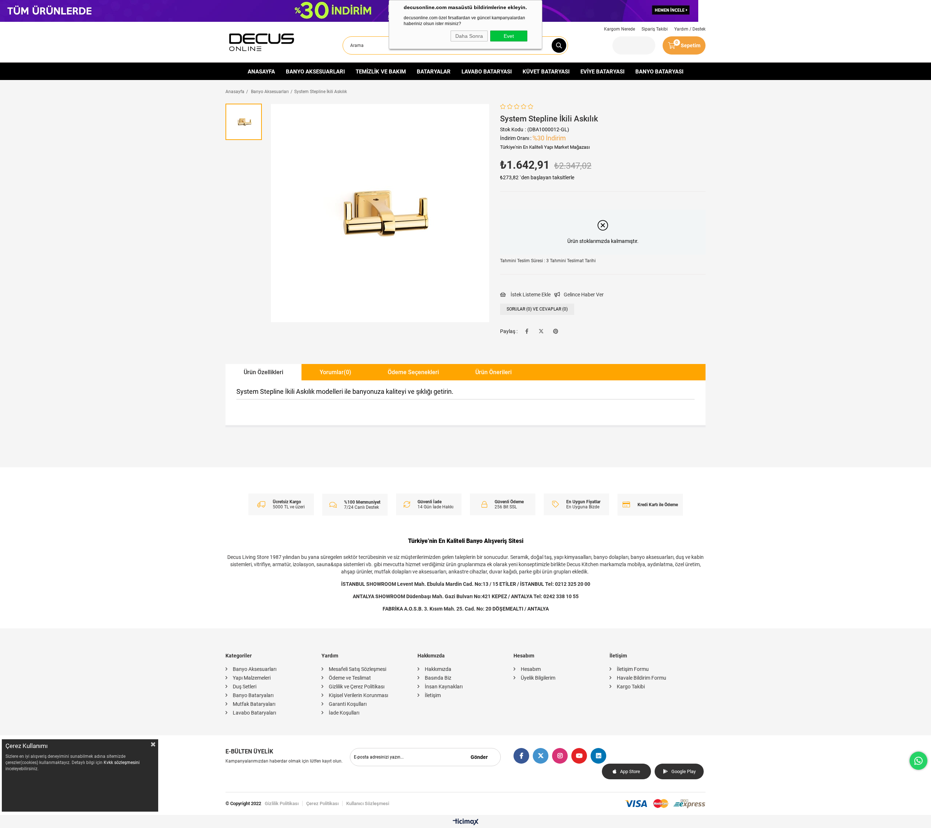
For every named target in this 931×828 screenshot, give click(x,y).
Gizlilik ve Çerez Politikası (356, 686)
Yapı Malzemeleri (252, 678)
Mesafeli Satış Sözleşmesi (357, 669)
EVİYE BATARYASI (602, 71)
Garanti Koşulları (348, 704)
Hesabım (531, 669)
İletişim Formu (633, 669)
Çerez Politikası (322, 803)
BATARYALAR (434, 71)
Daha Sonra (469, 36)
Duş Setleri (244, 686)
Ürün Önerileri (493, 372)
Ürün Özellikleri (263, 372)
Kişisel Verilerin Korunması (358, 695)
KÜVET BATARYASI (546, 71)
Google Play (683, 771)
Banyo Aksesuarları (254, 669)
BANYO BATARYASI (659, 71)
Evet (509, 36)
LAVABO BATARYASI (486, 71)
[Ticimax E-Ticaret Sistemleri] (466, 822)
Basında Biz (438, 678)
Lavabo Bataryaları (254, 713)
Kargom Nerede (619, 29)
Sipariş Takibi (655, 29)
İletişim (433, 695)
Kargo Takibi (631, 686)
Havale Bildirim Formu (641, 678)
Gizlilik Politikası (282, 803)
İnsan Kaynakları (444, 686)
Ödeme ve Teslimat (350, 678)
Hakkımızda (438, 669)
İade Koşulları (344, 713)
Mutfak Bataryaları (254, 704)
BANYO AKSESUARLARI (315, 71)
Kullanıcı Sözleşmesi (367, 803)
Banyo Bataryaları (253, 695)
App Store (630, 771)
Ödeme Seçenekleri (413, 372)
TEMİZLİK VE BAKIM (381, 71)
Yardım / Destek (690, 29)
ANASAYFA (261, 71)
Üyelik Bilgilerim (538, 678)
